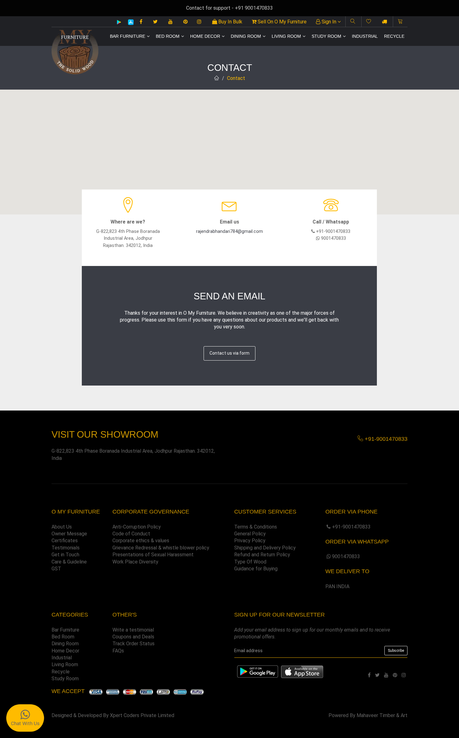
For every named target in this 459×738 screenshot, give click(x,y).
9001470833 (346, 556)
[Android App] (119, 22)
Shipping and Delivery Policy (265, 548)
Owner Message (69, 534)
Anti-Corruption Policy (136, 527)
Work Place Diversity (135, 562)
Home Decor (205, 36)
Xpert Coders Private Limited (142, 715)
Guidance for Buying (256, 569)
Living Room (286, 36)
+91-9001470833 (351, 527)
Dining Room (246, 36)
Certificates (65, 541)
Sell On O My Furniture (281, 22)
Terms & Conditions (255, 527)
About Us (62, 527)
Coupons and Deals (133, 637)
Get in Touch (65, 555)
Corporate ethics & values (140, 541)
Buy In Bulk (229, 22)
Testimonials (66, 548)
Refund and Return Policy (262, 555)
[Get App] (302, 672)
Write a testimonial (133, 630)
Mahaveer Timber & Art (382, 715)
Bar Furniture (127, 36)
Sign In (329, 22)
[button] (229, 148)
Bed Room (168, 36)
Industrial (365, 36)
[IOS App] (128, 22)
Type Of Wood (250, 562)
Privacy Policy (249, 541)
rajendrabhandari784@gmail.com (229, 231)
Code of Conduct (131, 534)
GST (56, 569)
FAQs (118, 651)
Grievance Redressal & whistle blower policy (160, 548)
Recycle (394, 36)
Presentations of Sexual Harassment (153, 555)
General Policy (250, 534)
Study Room (326, 36)
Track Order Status (133, 644)
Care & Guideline (69, 562)
